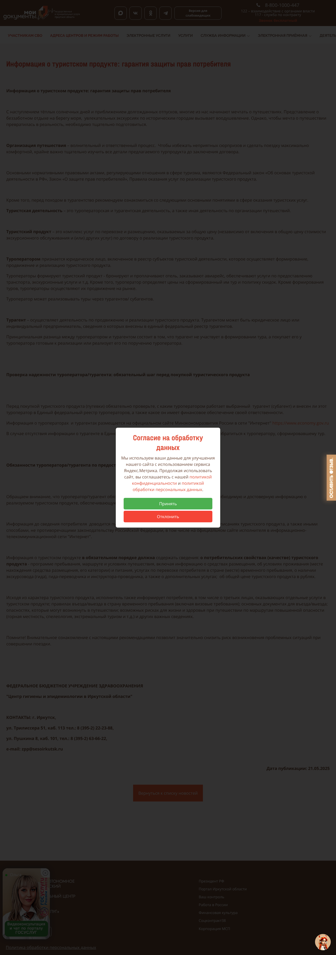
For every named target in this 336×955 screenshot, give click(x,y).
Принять (168, 504)
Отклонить (168, 516)
